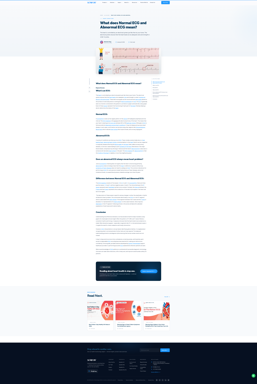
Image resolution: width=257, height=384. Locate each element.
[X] (162, 380)
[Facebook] (157, 380)
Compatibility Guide (143, 368)
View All (166, 296)
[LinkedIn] (165, 380)
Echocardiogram (140, 127)
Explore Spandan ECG (148, 271)
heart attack (114, 129)
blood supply (118, 144)
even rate (113, 123)
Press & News (143, 371)
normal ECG (100, 119)
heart (99, 95)
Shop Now (165, 2)
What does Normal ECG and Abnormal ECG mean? (159, 82)
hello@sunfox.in (156, 367)
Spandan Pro (121, 367)
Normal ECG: (155, 87)
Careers (110, 367)
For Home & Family (134, 366)
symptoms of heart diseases (103, 168)
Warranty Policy (151, 380)
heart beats (112, 97)
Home (101, 15)
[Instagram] (159, 380)
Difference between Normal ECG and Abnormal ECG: (160, 96)
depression (99, 204)
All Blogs (107, 15)
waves (105, 106)
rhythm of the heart (103, 153)
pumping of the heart (126, 146)
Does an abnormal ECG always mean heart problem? (160, 93)
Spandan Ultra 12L (123, 369)
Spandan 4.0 (121, 362)
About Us (126, 2)
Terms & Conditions (129, 380)
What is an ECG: (156, 85)
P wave (98, 189)
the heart (133, 106)
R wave (106, 189)
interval (137, 187)
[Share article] (89, 87)
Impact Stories (133, 368)
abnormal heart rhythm (110, 142)
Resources (134, 2)
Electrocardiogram (126, 101)
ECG (135, 101)
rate (125, 97)
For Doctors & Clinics (133, 363)
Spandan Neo (122, 364)
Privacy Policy (120, 380)
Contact (110, 369)
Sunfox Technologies (134, 243)
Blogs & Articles (143, 362)
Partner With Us (144, 2)
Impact (119, 2)
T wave (143, 199)
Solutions (112, 2)
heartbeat (111, 187)
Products (104, 2)
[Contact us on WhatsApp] (253, 376)
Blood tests (99, 129)
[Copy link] (89, 91)
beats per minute (131, 123)
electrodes (138, 99)
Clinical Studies (143, 364)
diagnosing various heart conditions (115, 125)
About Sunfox (112, 362)
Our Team (111, 364)
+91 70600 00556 (157, 369)
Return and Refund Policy (140, 380)
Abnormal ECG (135, 148)
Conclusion (155, 99)
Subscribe (164, 350)
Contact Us (152, 2)
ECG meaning (106, 121)
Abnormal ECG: (156, 89)
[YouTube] (168, 380)
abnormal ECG (138, 151)
